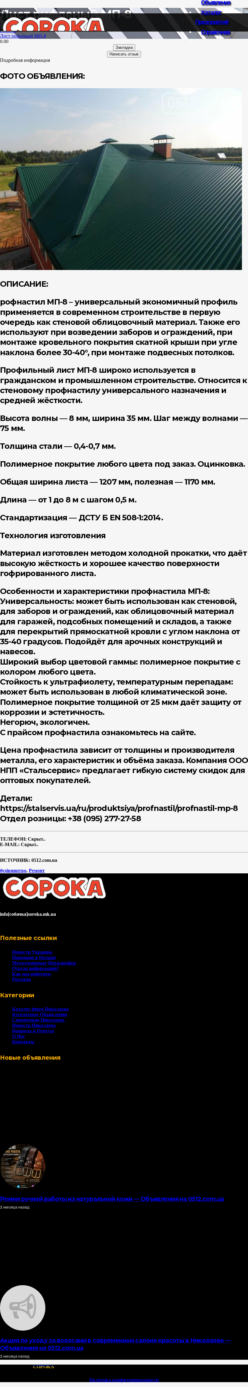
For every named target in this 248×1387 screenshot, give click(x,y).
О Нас (18, 1036)
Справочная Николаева (38, 1019)
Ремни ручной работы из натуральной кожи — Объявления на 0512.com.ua (112, 1198)
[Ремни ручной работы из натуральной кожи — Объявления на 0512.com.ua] (22, 1187)
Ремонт (37, 870)
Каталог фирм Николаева (40, 1009)
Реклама (21, 979)
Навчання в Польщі (34, 957)
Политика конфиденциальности (124, 1379)
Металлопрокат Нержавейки (44, 962)
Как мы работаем (31, 973)
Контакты (23, 1041)
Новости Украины (32, 952)
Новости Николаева (34, 1025)
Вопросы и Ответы (33, 1030)
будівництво (13, 870)
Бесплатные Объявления (39, 1014)
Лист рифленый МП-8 (23, 35)
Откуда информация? (35, 968)
